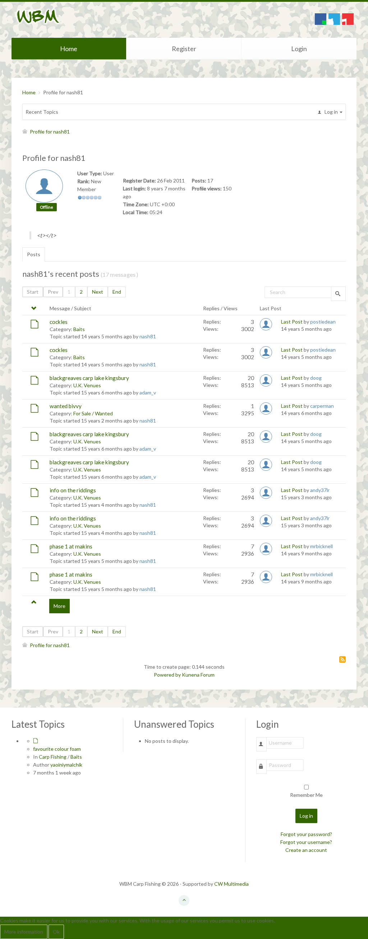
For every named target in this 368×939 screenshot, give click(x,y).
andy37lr (320, 490)
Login (299, 49)
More (59, 606)
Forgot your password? (306, 834)
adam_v (147, 392)
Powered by (167, 675)
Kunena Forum (198, 675)
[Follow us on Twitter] (334, 19)
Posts (33, 254)
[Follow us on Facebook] (320, 19)
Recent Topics (42, 112)
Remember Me (306, 795)
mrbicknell (321, 546)
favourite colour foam (57, 749)
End (116, 292)
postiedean (323, 322)
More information (23, 932)
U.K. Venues (87, 385)
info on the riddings (73, 490)
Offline (46, 207)
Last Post (292, 322)
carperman (322, 406)
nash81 (147, 336)
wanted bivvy (66, 406)
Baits (79, 329)
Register (184, 49)
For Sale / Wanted (93, 413)
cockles (59, 322)
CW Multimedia (231, 884)
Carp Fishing (52, 757)
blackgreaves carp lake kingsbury (89, 378)
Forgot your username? (306, 842)
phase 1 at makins (71, 546)
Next (97, 292)
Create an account (306, 850)
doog (316, 378)
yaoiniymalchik (66, 765)
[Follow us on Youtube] (348, 19)
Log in (306, 816)
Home (68, 49)
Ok (56, 932)
